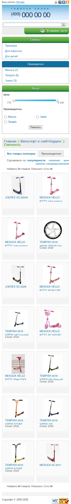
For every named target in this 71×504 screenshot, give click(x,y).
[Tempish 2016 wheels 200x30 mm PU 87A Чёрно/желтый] (53, 230)
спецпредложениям (57, 163)
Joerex (43, 116)
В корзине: (57, 30)
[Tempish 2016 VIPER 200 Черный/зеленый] (53, 364)
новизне (40, 163)
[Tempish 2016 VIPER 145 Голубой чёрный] (18, 319)
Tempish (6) (12, 75)
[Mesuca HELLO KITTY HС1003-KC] (53, 319)
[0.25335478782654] (60, 500)
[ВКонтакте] (63, 2)
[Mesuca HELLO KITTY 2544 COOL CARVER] (18, 364)
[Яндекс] (56, 2)
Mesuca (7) (11, 70)
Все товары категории (21, 153)
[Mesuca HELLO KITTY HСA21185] (53, 275)
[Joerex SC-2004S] (18, 185)
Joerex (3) (11, 80)
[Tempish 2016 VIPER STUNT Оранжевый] (18, 408)
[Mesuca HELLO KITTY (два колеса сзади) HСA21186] (18, 230)
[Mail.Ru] (60, 2)
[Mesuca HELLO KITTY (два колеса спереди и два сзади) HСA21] (53, 185)
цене (65, 160)
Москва (20, 2)
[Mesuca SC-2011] (53, 453)
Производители (35, 64)
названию (53, 160)
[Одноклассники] (67, 2)
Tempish (12, 121)
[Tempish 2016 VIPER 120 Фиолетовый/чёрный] (53, 408)
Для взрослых (13, 50)
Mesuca (12, 116)
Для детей (11, 56)
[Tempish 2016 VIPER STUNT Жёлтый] (18, 453)
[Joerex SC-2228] (18, 275)
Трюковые (11, 45)
